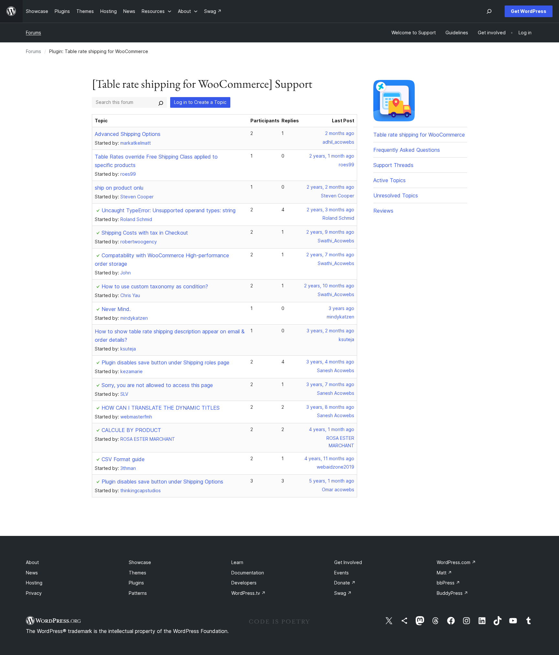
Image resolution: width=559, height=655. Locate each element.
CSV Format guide (123, 459)
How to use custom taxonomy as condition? (155, 286)
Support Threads (393, 165)
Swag (343, 593)
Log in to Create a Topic (200, 102)
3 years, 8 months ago (330, 407)
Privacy (34, 593)
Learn (237, 562)
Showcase (140, 562)
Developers (244, 582)
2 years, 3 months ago (330, 209)
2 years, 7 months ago (330, 254)
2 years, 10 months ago (329, 285)
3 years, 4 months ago (330, 361)
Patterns (138, 593)
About (32, 562)
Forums (33, 32)
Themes (137, 572)
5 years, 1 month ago (331, 480)
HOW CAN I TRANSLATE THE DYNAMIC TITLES (161, 408)
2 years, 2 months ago (330, 187)
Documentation (247, 572)
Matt (444, 572)
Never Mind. (116, 309)
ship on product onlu (119, 187)
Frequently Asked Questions (406, 150)
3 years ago (341, 308)
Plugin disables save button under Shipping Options (162, 481)
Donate (345, 582)
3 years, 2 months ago (330, 330)
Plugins (136, 582)
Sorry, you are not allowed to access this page (157, 385)
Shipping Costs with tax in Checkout (145, 232)
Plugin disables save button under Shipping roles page (165, 362)
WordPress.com (456, 562)
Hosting (34, 582)
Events (341, 572)
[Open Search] (489, 11)
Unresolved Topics (395, 195)
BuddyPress (452, 593)
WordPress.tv (248, 593)
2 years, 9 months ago (330, 232)
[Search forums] (161, 102)
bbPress (448, 582)
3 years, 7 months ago (330, 384)
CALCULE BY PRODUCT (131, 430)
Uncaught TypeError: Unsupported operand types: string (169, 210)
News (32, 572)
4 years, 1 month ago (331, 429)
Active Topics (389, 180)
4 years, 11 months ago (329, 458)
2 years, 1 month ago (331, 156)
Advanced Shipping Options (127, 134)
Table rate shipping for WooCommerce (419, 134)
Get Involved (348, 562)
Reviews (383, 210)
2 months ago (339, 133)
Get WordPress (528, 11)
